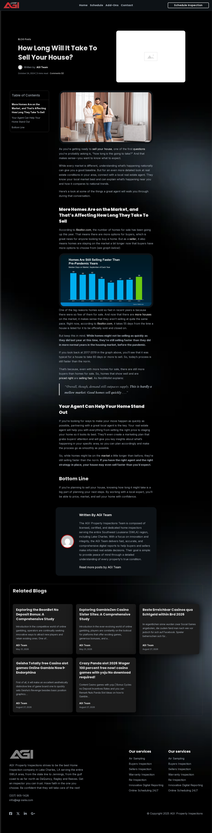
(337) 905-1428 (19, 795)
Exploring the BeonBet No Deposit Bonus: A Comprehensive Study (37, 614)
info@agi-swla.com (21, 800)
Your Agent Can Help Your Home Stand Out (26, 119)
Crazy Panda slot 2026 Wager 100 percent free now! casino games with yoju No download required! (105, 670)
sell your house (102, 149)
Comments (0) (57, 73)
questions (139, 149)
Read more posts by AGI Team (100, 567)
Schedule (96, 5)
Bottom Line (18, 127)
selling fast (85, 378)
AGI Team (42, 67)
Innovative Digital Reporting (146, 785)
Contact (127, 5)
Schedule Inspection (188, 5)
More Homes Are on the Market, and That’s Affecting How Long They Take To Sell (29, 108)
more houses (143, 314)
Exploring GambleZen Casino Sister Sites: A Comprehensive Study (104, 614)
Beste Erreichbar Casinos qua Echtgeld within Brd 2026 (168, 612)
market (105, 455)
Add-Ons (112, 5)
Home (83, 5)
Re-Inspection (137, 779)
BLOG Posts (24, 39)
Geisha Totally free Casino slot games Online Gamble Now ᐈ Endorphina (42, 668)
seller (133, 239)
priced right (66, 378)
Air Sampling (137, 758)
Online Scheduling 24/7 (143, 790)
